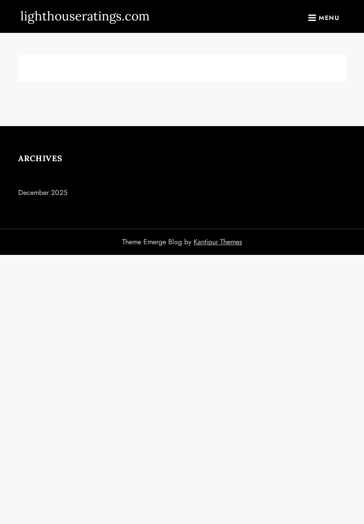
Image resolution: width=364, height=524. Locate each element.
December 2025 (42, 192)
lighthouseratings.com (85, 16)
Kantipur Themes (218, 242)
